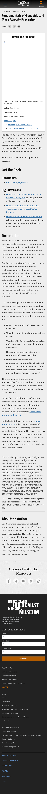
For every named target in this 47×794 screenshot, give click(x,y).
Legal (4, 781)
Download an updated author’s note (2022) (24, 128)
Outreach (5, 721)
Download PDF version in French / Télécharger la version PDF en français (22, 208)
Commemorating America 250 (13, 683)
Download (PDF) (10, 121)
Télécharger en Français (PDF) (20, 125)
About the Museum (9, 755)
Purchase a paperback (17, 182)
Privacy (5, 771)
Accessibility (7, 776)
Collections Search (9, 731)
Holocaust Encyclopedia (11, 728)
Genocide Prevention (10, 713)
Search (41, 7)
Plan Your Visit (7, 668)
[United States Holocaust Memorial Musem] (23, 614)
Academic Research (9, 705)
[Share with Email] (18, 27)
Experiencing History (10, 743)
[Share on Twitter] (14, 27)
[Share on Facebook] (9, 27)
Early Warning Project (10, 747)
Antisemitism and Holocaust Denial (15, 717)
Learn (4, 694)
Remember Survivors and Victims (15, 709)
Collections (6, 702)
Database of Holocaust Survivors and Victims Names (22, 735)
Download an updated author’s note (24, 216)
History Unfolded (8, 739)
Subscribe (23, 659)
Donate (5, 687)
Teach (4, 698)
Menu (5, 7)
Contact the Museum (10, 760)
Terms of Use (7, 766)
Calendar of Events (9, 676)
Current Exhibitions (9, 672)
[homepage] (23, 4)
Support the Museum (10, 679)
